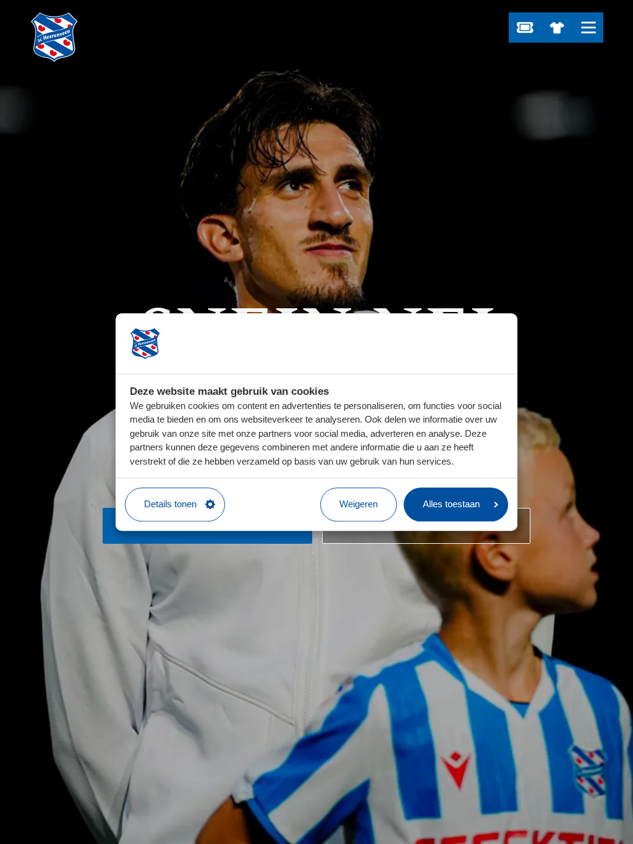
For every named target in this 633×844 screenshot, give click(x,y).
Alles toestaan (451, 504)
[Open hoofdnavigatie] (588, 27)
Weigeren (358, 504)
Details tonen (170, 504)
